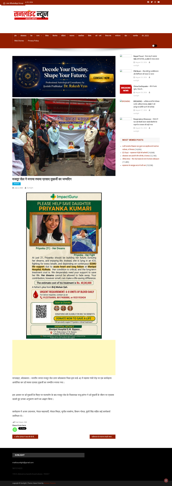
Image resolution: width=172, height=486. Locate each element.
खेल (126, 36)
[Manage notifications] (166, 480)
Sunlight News (25, 22)
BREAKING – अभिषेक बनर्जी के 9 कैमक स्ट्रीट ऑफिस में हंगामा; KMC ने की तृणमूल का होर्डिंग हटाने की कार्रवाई (146, 104)
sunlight (30, 188)
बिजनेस (55, 36)
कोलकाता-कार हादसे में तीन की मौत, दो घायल (135, 156)
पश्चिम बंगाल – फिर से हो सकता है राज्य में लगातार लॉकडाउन (140, 159)
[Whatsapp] (15, 429)
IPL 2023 (145, 36)
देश (31, 36)
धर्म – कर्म (98, 36)
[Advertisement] (63, 357)
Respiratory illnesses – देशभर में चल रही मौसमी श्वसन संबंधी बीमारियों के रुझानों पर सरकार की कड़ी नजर (145, 122)
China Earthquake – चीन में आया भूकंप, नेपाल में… (145, 87)
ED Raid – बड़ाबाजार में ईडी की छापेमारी (135, 153)
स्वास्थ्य (72, 36)
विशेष (89, 36)
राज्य (37, 36)
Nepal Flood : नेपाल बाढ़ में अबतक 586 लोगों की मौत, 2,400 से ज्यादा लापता (146, 57)
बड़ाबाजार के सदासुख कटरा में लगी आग (134, 165)
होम (15, 36)
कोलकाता (23, 36)
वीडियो (63, 36)
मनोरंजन (118, 36)
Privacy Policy (33, 41)
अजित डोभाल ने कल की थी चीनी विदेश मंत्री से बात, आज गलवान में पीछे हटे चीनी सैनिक (27, 437)
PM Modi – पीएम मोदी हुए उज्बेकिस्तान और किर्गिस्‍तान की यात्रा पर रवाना (146, 72)
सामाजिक (81, 36)
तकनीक (135, 36)
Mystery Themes (50, 483)
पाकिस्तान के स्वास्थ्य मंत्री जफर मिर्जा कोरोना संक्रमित (103, 437)
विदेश (47, 36)
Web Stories (19, 41)
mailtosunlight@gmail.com (23, 463)
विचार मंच (108, 36)
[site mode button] (154, 45)
